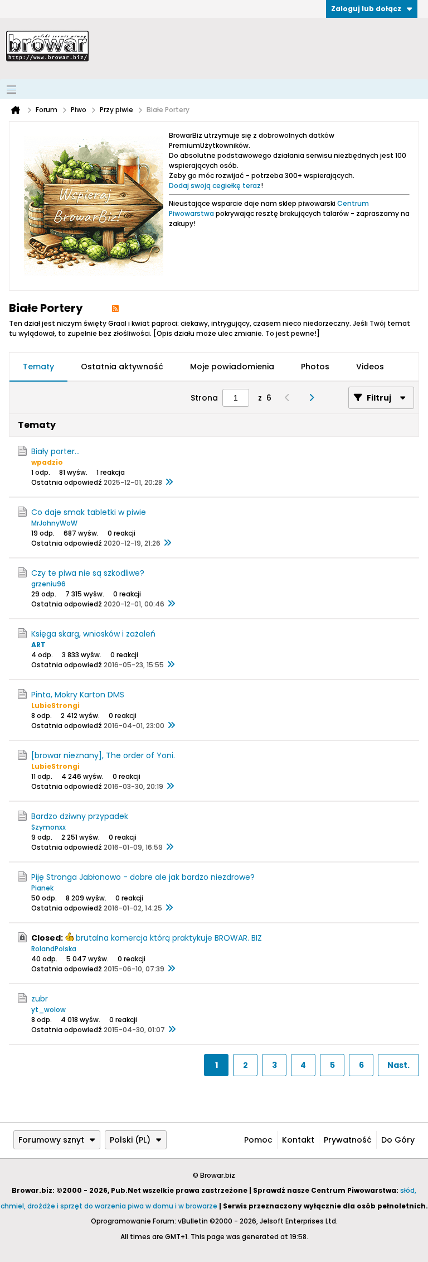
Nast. (398, 1065)
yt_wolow (48, 1009)
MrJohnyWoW (54, 523)
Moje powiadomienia (232, 366)
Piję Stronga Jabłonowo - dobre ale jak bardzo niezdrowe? (143, 877)
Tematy (38, 366)
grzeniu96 (48, 584)
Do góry (398, 1139)
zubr (39, 998)
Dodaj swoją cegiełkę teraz (215, 185)
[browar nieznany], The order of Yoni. (103, 755)
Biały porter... (55, 451)
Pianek (42, 888)
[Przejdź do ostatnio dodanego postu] (168, 483)
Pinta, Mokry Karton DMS (77, 694)
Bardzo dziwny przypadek (79, 816)
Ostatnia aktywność (122, 366)
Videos (370, 366)
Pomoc (258, 1139)
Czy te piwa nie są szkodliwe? (87, 573)
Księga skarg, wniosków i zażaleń (93, 633)
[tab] (38, 367)
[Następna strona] (314, 398)
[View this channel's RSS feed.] (115, 308)
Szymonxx (48, 827)
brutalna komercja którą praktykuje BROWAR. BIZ (169, 937)
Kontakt (298, 1139)
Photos (315, 366)
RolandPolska (53, 948)
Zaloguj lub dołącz (366, 8)
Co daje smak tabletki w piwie (88, 512)
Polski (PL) (130, 1139)
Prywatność (348, 1139)
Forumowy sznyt (51, 1139)
